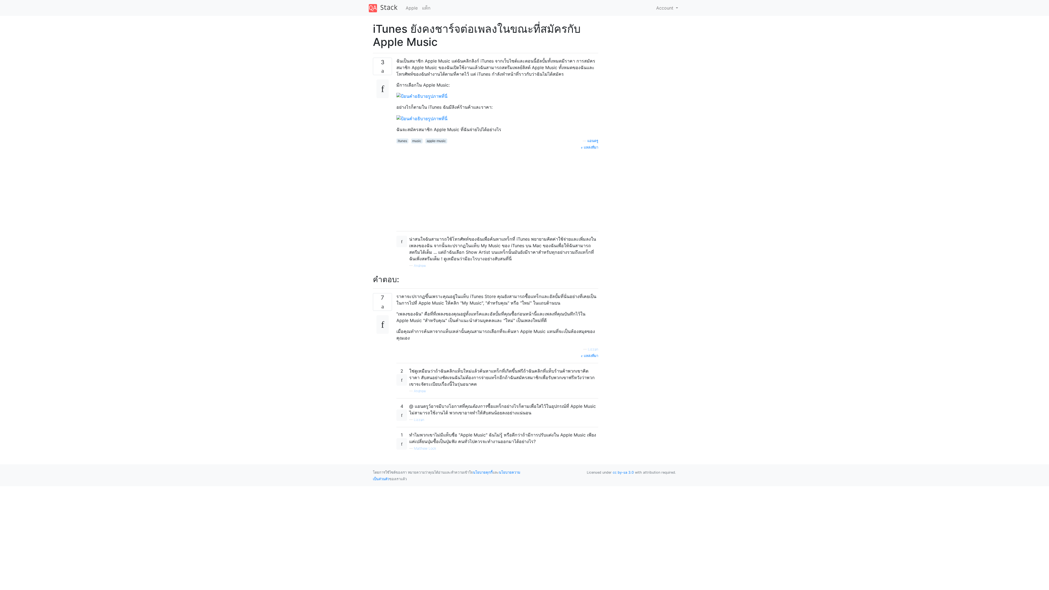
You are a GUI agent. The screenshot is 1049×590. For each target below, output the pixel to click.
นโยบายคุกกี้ (483, 472)
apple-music (436, 141)
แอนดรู (592, 141)
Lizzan (593, 349)
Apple (412, 8)
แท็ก (426, 8)
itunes (402, 141)
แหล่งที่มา (590, 147)
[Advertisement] (497, 188)
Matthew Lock (425, 448)
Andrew (420, 266)
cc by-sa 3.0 (623, 472)
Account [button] (665, 8)
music (416, 141)
